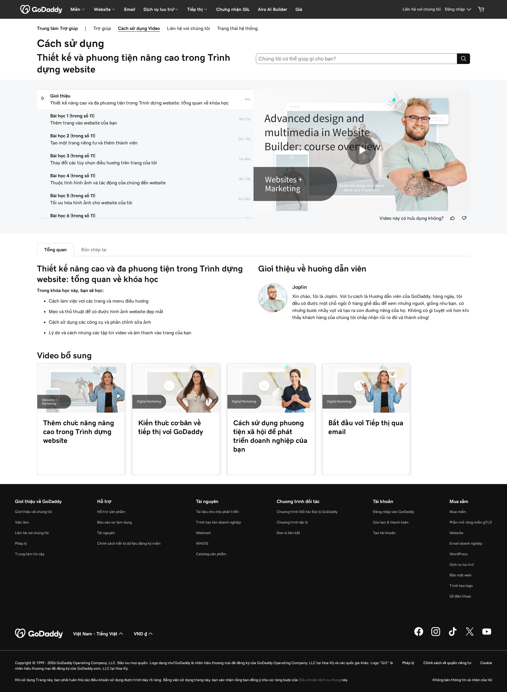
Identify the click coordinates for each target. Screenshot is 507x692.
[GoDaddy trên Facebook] (418, 635)
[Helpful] (452, 218)
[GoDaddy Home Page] (39, 634)
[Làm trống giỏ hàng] (481, 9)
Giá (298, 9)
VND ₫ (140, 633)
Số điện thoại (460, 596)
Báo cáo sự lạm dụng (114, 522)
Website (456, 533)
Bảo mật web (460, 575)
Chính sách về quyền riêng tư (447, 663)
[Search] (463, 58)
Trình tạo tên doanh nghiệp (218, 522)
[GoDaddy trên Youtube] (486, 635)
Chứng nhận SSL (233, 9)
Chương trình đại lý (292, 522)
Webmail (203, 533)
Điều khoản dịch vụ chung (320, 680)
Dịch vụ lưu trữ (461, 564)
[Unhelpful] (464, 218)
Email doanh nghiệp (465, 543)
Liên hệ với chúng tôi (188, 28)
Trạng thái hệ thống (237, 28)
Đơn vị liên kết (288, 533)
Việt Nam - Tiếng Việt (95, 633)
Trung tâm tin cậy (29, 554)
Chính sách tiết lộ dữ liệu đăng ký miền (128, 543)
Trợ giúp (102, 28)
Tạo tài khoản (384, 533)
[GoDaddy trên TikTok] (452, 635)
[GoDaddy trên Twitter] (469, 635)
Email (129, 9)
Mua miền (457, 512)
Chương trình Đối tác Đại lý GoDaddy (307, 512)
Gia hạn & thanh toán (390, 522)
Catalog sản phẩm (211, 554)
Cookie (486, 663)
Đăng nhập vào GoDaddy (393, 512)
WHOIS (202, 543)
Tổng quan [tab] (55, 249)
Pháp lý (21, 543)
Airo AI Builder (272, 9)
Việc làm (22, 522)
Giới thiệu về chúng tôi (33, 512)
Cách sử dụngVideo (139, 28)
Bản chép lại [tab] (94, 249)
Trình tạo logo (461, 586)
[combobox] (356, 58)
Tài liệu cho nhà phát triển (217, 512)
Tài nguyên (106, 533)
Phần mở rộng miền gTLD (470, 522)
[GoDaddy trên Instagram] (435, 635)
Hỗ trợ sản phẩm (111, 512)
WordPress (458, 554)
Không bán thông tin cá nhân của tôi (462, 680)
